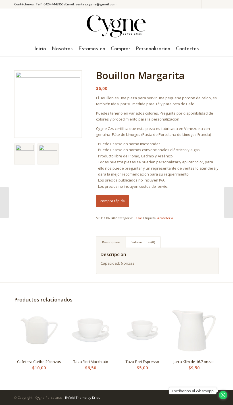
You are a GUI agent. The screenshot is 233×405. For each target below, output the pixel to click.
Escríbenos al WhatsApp (193, 390)
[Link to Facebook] (206, 4)
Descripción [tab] (111, 242)
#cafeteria (165, 218)
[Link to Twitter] (214, 4)
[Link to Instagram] (197, 4)
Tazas (138, 218)
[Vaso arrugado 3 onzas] (4, 202)
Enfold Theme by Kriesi (83, 397)
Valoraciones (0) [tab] (143, 242)
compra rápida (112, 201)
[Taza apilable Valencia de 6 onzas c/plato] (228, 202)
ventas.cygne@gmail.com (96, 4)
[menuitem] (40, 49)
